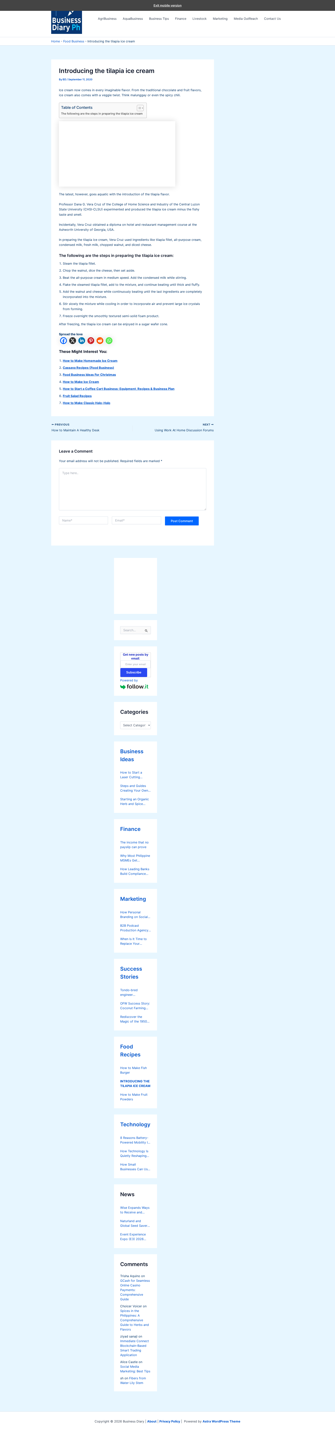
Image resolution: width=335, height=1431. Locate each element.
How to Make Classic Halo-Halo (86, 403)
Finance (180, 19)
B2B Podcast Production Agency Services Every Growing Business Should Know (134, 928)
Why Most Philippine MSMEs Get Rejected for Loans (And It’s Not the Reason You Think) (135, 858)
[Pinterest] (91, 340)
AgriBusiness (107, 19)
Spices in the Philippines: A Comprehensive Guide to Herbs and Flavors (134, 1320)
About (151, 1421)
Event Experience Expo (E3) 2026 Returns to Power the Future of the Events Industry (133, 1236)
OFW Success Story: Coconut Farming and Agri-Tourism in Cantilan (135, 1005)
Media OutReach (246, 19)
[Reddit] (100, 340)
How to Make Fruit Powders (134, 1097)
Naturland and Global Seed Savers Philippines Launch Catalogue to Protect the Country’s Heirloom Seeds (134, 1223)
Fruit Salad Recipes (77, 396)
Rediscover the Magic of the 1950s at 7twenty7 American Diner (134, 1019)
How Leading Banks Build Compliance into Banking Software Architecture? (134, 871)
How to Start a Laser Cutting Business (131, 774)
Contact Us (272, 19)
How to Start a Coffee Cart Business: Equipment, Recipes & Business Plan (118, 389)
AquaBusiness (133, 19)
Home (55, 41)
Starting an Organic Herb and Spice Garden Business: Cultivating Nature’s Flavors (134, 801)
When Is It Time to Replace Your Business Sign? (133, 941)
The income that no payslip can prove (134, 844)
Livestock (200, 19)
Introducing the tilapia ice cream (135, 1083)
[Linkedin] (82, 340)
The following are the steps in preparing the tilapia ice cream (102, 113)
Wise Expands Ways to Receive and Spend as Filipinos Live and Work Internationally (134, 1210)
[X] (72, 340)
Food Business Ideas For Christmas (89, 375)
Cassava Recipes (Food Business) (88, 368)
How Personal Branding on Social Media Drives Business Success (134, 914)
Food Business (73, 41)
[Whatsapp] (109, 340)
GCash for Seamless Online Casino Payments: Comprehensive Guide (135, 1290)
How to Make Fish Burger (133, 1070)
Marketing (220, 19)
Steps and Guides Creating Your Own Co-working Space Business (134, 788)
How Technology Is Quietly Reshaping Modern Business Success (134, 1153)
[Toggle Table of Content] (138, 108)
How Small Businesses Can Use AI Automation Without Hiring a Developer (134, 1166)
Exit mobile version (168, 5)
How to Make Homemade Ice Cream (90, 361)
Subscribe (133, 672)
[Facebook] (63, 340)
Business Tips (159, 19)
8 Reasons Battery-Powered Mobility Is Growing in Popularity (134, 1140)
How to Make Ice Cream (81, 382)
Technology (135, 1124)
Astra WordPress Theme (221, 1421)
